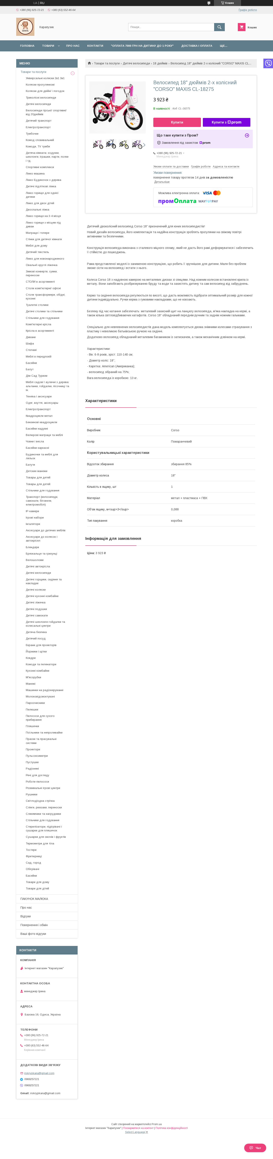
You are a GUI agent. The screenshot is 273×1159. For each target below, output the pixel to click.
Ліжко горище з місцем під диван (43, 224)
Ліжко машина (35, 173)
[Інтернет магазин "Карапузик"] (25, 34)
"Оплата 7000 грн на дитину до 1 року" (142, 45)
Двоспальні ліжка (37, 209)
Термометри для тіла (40, 843)
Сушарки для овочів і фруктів (46, 836)
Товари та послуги (107, 63)
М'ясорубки (33, 677)
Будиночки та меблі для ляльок (42, 456)
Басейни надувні (37, 428)
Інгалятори (33, 524)
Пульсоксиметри (37, 755)
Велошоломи (35, 560)
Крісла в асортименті (40, 330)
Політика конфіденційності (171, 1128)
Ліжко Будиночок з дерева (43, 180)
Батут (29, 369)
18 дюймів (160, 63)
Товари (48, 45)
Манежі (30, 683)
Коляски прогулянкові (40, 84)
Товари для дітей (37, 888)
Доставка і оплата (196, 45)
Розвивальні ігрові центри (43, 788)
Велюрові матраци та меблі (44, 435)
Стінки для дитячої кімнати (44, 239)
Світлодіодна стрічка (40, 800)
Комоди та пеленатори (41, 664)
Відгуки (25, 916)
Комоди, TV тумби (38, 146)
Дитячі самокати (37, 615)
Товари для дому (37, 882)
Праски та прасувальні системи (41, 740)
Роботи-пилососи (37, 781)
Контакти (95, 45)
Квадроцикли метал (39, 415)
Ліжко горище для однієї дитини (42, 194)
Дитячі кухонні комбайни (42, 596)
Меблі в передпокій (38, 356)
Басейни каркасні (37, 447)
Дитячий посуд (36, 638)
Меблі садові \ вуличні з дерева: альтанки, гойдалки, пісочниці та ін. (47, 386)
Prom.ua (157, 1124)
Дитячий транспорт (38, 120)
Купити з (219, 122)
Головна (27, 45)
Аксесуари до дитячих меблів (45, 530)
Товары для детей (38, 477)
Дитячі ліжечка (35, 602)
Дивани (31, 337)
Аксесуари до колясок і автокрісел (41, 538)
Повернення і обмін (34, 925)
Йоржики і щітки (36, 651)
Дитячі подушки (36, 609)
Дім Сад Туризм (36, 375)
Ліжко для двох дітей (40, 203)
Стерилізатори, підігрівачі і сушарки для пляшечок (44, 828)
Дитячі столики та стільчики (44, 311)
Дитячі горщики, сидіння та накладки (44, 581)
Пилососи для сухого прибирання (40, 717)
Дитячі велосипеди (136, 63)
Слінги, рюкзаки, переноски (44, 807)
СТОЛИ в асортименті (40, 281)
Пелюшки (32, 709)
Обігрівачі (32, 869)
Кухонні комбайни (37, 670)
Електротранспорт (38, 127)
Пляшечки (32, 726)
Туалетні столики (37, 304)
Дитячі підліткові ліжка (41, 186)
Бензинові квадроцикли (41, 422)
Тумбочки (32, 133)
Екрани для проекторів (41, 645)
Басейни (31, 363)
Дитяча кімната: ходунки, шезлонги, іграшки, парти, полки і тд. (47, 156)
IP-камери (32, 511)
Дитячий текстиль (37, 252)
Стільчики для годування (42, 318)
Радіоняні (32, 768)
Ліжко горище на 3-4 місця (43, 216)
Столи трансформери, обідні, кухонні (45, 296)
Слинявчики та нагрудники (43, 813)
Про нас (73, 45)
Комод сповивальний (40, 140)
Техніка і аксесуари (39, 396)
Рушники (31, 794)
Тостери (31, 849)
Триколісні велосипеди (41, 97)
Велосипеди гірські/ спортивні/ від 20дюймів (46, 112)
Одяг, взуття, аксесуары (42, 402)
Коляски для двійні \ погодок (45, 91)
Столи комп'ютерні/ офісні (43, 288)
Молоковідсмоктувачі (40, 696)
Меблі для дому (36, 245)
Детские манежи (36, 471)
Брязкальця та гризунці (41, 553)
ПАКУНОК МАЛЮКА (34, 898)
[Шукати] (219, 27)
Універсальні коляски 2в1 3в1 (45, 78)
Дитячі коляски (36, 589)
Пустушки (32, 762)
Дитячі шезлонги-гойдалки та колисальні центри (45, 623)
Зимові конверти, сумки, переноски (41, 273)
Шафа (30, 343)
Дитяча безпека (36, 632)
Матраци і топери (37, 232)
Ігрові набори (35, 517)
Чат (258, 1148)
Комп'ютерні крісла (38, 324)
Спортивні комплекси (40, 167)
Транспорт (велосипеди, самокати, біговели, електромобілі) (42, 500)
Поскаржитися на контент (138, 1128)
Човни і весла (35, 441)
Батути (30, 464)
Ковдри (31, 657)
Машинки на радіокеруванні (44, 690)
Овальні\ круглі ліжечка (41, 265)
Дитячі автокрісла (38, 566)
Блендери (32, 547)
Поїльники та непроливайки (44, 732)
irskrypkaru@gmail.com (39, 1073)
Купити (177, 122)
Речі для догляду (37, 775)
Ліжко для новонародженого (45, 258)
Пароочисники (35, 702)
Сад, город (33, 862)
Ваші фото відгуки (33, 933)
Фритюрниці (34, 856)
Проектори (33, 749)
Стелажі (31, 349)
